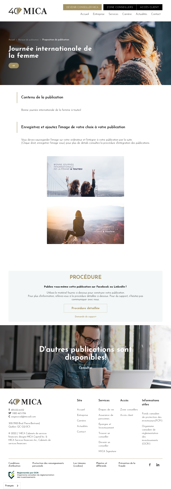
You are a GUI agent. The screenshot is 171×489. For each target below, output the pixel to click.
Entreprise (99, 14)
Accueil (84, 14)
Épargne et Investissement (106, 426)
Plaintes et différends (101, 464)
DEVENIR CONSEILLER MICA (82, 7)
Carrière (127, 14)
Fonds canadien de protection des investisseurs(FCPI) (152, 417)
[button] (113, 14)
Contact (155, 14)
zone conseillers (120, 7)
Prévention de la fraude (127, 464)
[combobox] (12, 485)
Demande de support (85, 317)
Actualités (141, 14)
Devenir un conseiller (104, 444)
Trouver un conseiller (104, 435)
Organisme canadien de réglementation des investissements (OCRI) (150, 435)
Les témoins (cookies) (79, 464)
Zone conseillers (129, 410)
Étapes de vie (106, 410)
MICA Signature (107, 451)
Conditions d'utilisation (14, 464)
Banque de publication (28, 40)
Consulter (85, 368)
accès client (149, 7)
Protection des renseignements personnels (48, 464)
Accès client (126, 415)
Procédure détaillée (85, 308)
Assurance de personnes (106, 417)
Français (9, 486)
